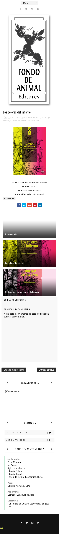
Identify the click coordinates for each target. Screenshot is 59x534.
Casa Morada (14, 462)
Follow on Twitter (16, 433)
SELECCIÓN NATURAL (30, 120)
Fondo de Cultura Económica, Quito (25, 476)
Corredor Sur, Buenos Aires (21, 494)
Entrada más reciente (13, 369)
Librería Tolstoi (15, 471)
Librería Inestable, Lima (19, 485)
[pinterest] (38, 9)
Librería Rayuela (15, 474)
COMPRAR (9, 198)
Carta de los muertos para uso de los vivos (22, 291)
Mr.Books (12, 465)
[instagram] (32, 9)
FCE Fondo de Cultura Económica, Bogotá (28, 503)
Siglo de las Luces (16, 468)
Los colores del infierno (14, 263)
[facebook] (20, 9)
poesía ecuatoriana (31, 117)
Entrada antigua (46, 369)
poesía (18, 117)
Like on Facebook (16, 440)
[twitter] (26, 9)
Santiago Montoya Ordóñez (33, 182)
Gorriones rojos (11, 234)
